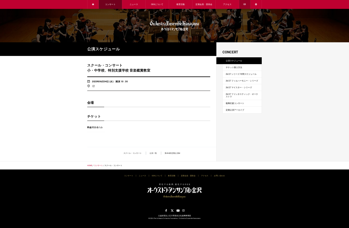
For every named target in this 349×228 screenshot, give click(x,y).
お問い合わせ (219, 176)
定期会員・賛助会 (203, 4)
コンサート (110, 4)
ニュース (134, 4)
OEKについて (157, 4)
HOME (89, 165)
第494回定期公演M (172, 153)
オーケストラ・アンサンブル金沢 (174, 25)
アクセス (227, 4)
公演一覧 (153, 153)
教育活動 (180, 4)
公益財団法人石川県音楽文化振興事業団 (174, 216)
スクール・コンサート (133, 153)
